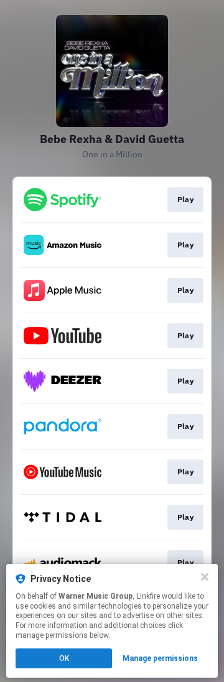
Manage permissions (160, 658)
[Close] (205, 577)
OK (64, 658)
